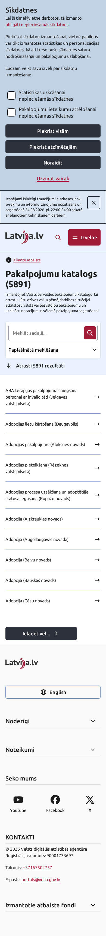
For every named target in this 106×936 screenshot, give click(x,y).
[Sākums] (53, 663)
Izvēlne (89, 237)
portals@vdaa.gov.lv (40, 879)
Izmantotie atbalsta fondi (40, 905)
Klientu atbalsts (26, 260)
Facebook (55, 810)
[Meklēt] (58, 237)
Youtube (18, 810)
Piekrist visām (53, 131)
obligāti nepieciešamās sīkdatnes (36, 24)
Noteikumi (20, 749)
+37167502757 (37, 867)
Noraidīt (53, 162)
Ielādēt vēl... (36, 633)
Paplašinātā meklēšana (33, 349)
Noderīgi (17, 721)
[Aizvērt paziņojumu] (93, 202)
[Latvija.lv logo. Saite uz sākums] (24, 237)
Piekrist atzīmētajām (53, 146)
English (57, 692)
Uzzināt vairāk (53, 178)
